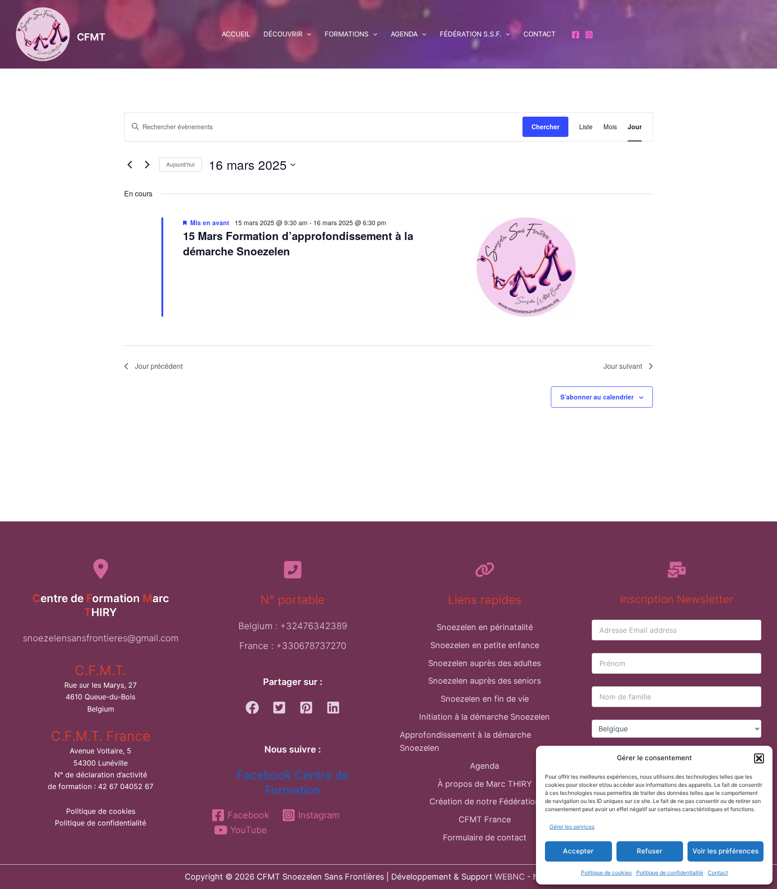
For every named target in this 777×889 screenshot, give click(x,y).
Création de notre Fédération (484, 801)
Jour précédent (159, 366)
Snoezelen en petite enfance (484, 645)
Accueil (236, 34)
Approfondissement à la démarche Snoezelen (465, 741)
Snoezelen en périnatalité (485, 627)
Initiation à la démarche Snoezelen (484, 716)
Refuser (649, 851)
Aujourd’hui (180, 164)
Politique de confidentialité (669, 872)
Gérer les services (571, 826)
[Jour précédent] (129, 164)
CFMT (91, 37)
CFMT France (485, 819)
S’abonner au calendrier (597, 396)
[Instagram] (589, 35)
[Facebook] (576, 35)
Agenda (404, 34)
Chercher (545, 126)
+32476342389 (313, 626)
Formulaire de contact (485, 837)
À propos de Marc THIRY (485, 784)
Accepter (578, 851)
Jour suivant (622, 366)
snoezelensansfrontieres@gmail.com (101, 638)
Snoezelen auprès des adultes (484, 663)
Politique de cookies (606, 872)
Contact (718, 872)
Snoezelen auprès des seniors (484, 680)
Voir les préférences (725, 851)
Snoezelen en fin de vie (485, 698)
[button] (759, 758)
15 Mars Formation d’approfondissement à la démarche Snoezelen (298, 243)
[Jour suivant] (147, 164)
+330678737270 (311, 645)
